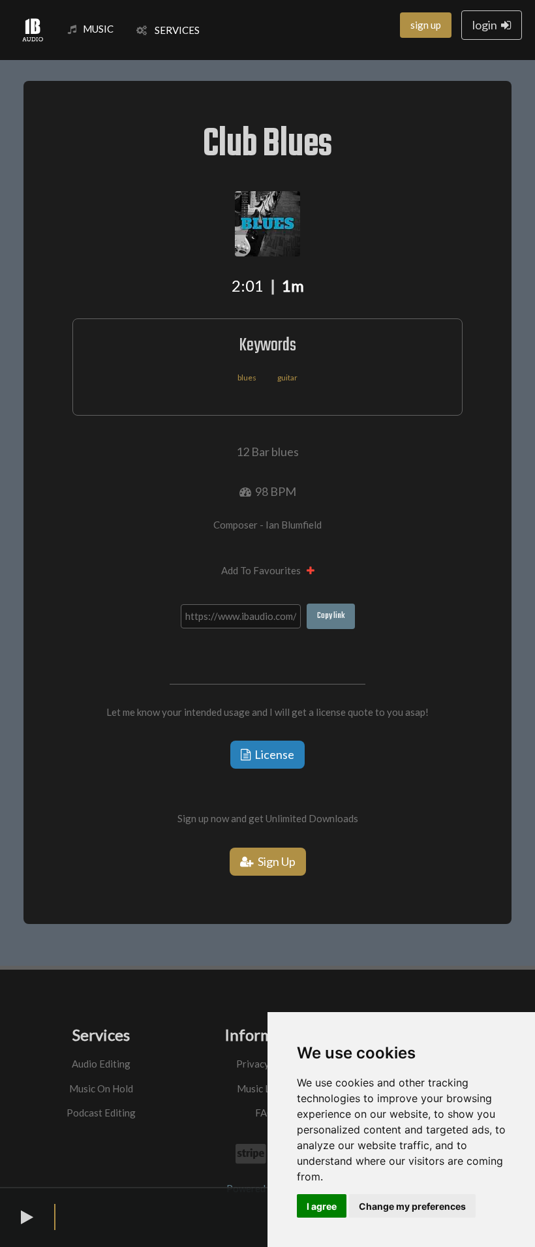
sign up (425, 25)
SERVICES (173, 30)
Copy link (330, 616)
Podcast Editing (101, 1112)
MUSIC (98, 29)
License (272, 754)
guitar (287, 377)
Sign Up (275, 861)
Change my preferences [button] (412, 1206)
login (486, 25)
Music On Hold (101, 1088)
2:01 (248, 285)
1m (293, 285)
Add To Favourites (264, 570)
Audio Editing (101, 1064)
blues (246, 377)
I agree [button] (322, 1206)
